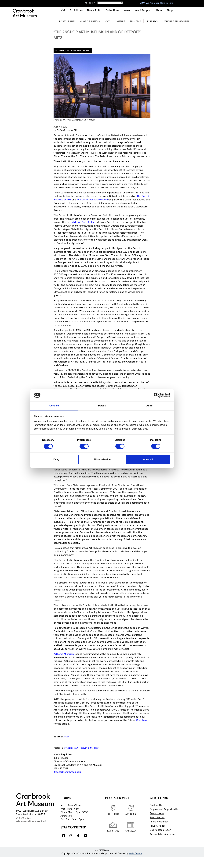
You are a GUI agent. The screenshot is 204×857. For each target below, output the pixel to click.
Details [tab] (102, 405)
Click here (142, 720)
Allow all (148, 459)
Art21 (66, 736)
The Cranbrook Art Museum (92, 199)
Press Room (135, 21)
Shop (90, 3)
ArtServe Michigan (64, 654)
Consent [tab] (54, 405)
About (159, 10)
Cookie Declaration (160, 830)
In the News (152, 21)
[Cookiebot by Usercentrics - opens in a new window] (156, 395)
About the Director (90, 21)
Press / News (157, 813)
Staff (107, 21)
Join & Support (143, 10)
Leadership (120, 21)
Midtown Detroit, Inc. (84, 222)
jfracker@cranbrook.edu (67, 772)
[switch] (84, 446)
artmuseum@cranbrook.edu (31, 821)
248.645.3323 (23, 818)
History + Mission (67, 21)
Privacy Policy (157, 826)
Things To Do (94, 10)
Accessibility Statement (162, 834)
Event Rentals (157, 817)
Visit (63, 10)
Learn (126, 10)
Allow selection (102, 459)
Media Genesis (135, 854)
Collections (112, 10)
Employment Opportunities (176, 21)
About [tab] (149, 405)
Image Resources (159, 822)
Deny (56, 459)
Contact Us (156, 805)
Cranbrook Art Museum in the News (73, 50)
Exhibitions (76, 10)
